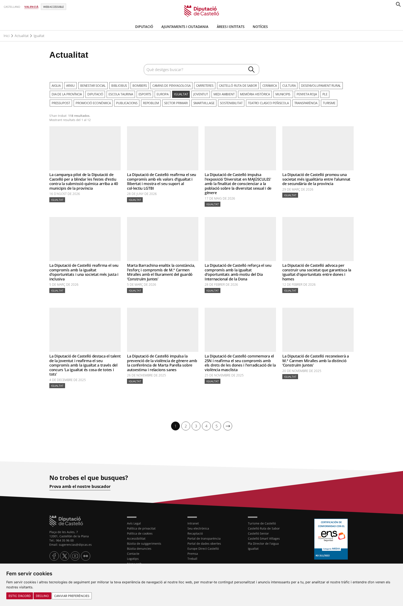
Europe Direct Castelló (203, 549)
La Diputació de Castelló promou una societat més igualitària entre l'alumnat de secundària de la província (316, 179)
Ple (324, 94)
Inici (7, 35)
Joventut (200, 94)
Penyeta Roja (307, 94)
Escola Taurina (121, 94)
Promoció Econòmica (93, 103)
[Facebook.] (54, 556)
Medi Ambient (224, 94)
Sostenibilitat (231, 103)
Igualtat (39, 35)
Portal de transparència (204, 538)
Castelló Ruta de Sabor (238, 85)
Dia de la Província (67, 94)
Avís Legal (134, 523)
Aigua (56, 85)
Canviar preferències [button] (71, 596)
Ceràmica (269, 85)
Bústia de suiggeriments (144, 544)
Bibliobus (119, 85)
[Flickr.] (85, 556)
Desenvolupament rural (321, 85)
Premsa (192, 554)
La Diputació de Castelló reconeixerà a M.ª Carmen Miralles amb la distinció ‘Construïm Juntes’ (315, 361)
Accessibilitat (136, 538)
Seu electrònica (198, 528)
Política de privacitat (141, 528)
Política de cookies (140, 533)
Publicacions (126, 103)
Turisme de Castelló (262, 523)
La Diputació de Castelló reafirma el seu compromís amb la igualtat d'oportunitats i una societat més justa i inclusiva (83, 272)
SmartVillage (204, 103)
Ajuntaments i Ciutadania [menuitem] (184, 26)
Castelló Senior (258, 533)
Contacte (133, 554)
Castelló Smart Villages (264, 538)
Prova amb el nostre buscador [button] (79, 486)
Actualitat (22, 35)
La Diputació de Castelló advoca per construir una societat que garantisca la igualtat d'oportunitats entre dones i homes (316, 272)
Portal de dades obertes (204, 544)
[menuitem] (175, 426)
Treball (192, 559)
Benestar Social (93, 85)
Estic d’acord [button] (20, 596)
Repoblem (151, 103)
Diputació (95, 94)
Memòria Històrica (255, 94)
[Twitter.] (64, 556)
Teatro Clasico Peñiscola (268, 103)
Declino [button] (42, 596)
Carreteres (204, 85)
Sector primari (176, 103)
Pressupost (61, 103)
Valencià (31, 7)
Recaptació (195, 533)
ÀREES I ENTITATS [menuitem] (231, 26)
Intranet (193, 523)
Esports (145, 94)
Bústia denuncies (139, 549)
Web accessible (53, 7)
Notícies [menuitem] (260, 26)
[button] (398, 4)
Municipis (283, 94)
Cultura (289, 85)
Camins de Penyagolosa (171, 85)
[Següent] (227, 426)
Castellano (12, 7)
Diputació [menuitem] (144, 26)
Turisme (329, 103)
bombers (139, 85)
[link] (201, 10)
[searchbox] (201, 69)
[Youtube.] (75, 556)
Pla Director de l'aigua (263, 544)
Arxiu (70, 85)
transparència (305, 103)
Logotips (133, 559)
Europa (163, 94)
